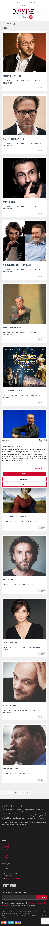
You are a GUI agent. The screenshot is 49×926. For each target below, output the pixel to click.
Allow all (24, 474)
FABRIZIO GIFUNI (9, 202)
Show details (39, 468)
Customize (23, 479)
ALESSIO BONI (8, 580)
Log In (24, 5)
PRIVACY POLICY (28, 915)
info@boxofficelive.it (13, 878)
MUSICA (6, 844)
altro (14, 24)
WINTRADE (25, 913)
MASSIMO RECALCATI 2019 (13, 139)
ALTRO (6, 858)
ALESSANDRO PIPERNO (12, 76)
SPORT (6, 855)
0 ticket (20, 17)
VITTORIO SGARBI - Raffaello (14, 517)
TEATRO (6, 847)
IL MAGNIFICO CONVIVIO (12, 391)
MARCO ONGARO (10, 706)
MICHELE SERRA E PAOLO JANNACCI (17, 265)
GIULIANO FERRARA (10, 769)
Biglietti (41, 87)
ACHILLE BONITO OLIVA (12, 328)
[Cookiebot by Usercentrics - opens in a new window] (37, 440)
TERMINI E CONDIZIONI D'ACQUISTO (12, 915)
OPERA (6, 850)
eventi (9, 24)
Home (3, 24)
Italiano (31, 2)
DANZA (6, 852)
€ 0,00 (26, 17)
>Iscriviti (41, 897)
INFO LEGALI (37, 915)
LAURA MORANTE (10, 643)
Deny (24, 484)
